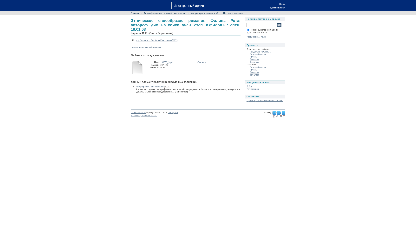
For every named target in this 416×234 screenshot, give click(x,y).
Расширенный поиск (256, 37)
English (281, 7)
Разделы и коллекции (260, 52)
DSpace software (138, 112)
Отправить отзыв (149, 116)
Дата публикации (258, 54)
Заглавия (254, 59)
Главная (135, 13)
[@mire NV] (278, 114)
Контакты (135, 116)
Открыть (201, 62)
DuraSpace (173, 112)
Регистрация (253, 89)
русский (274, 7)
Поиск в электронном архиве (264, 30)
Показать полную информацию (146, 47)
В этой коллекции (258, 32)
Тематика (254, 62)
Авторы (253, 57)
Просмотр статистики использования (265, 100)
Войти (282, 4)
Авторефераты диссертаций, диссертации (164, 13)
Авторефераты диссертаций (204, 13)
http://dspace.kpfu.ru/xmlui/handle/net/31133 (156, 40)
